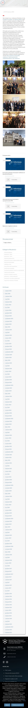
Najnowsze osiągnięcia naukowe (10, 226)
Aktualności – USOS (8, 256)
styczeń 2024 (8, 377)
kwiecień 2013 (8, 632)
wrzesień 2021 (8, 454)
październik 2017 (9, 574)
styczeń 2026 (8, 310)
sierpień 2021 (8, 457)
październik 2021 (9, 452)
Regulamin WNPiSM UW (11, 681)
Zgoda (7, 705)
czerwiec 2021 (8, 463)
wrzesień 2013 (8, 629)
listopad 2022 (8, 415)
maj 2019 (7, 532)
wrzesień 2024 (8, 354)
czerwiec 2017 (8, 579)
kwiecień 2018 (8, 560)
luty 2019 (7, 540)
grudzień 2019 (8, 513)
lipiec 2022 (7, 427)
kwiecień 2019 (8, 535)
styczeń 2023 (8, 410)
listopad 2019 (8, 515)
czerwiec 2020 (8, 496)
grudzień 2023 (8, 379)
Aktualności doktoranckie (9, 258)
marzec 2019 (8, 538)
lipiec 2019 (7, 527)
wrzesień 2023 (8, 388)
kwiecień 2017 (8, 585)
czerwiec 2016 (8, 596)
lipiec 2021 (7, 460)
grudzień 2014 (8, 613)
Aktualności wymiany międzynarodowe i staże (13, 260)
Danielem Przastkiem (7, 19)
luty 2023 (7, 407)
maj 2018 (7, 557)
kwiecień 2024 (8, 368)
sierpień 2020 (8, 490)
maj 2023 (7, 399)
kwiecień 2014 (8, 624)
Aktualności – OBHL (8, 254)
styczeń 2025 (8, 343)
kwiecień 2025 (8, 335)
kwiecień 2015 (8, 607)
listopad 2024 (8, 349)
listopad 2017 (8, 571)
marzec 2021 (8, 471)
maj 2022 (7, 432)
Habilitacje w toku (7, 264)
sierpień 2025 (8, 324)
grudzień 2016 (8, 593)
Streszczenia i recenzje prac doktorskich (12, 278)
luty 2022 (7, 440)
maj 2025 (7, 332)
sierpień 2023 (8, 390)
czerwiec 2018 (8, 554)
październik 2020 (9, 485)
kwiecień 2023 (8, 402)
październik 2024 (9, 352)
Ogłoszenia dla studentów (9, 272)
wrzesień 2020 (8, 488)
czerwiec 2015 (8, 604)
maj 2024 (7, 365)
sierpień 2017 (8, 577)
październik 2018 (9, 546)
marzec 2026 (8, 304)
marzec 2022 (8, 438)
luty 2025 (7, 340)
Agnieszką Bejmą (18, 19)
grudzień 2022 (8, 413)
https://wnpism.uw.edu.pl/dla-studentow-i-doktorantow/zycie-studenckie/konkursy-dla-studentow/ (11, 57)
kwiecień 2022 (8, 435)
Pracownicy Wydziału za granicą (10, 274)
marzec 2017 (8, 588)
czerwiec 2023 (8, 396)
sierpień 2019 (8, 524)
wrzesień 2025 (8, 321)
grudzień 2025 (8, 313)
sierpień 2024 (8, 357)
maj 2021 (7, 465)
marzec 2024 (8, 371)
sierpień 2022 (8, 424)
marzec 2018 (8, 563)
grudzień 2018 (8, 543)
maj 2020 (7, 499)
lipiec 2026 (7, 293)
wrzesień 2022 (8, 421)
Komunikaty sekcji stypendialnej (10, 266)
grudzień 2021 (8, 446)
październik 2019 (9, 518)
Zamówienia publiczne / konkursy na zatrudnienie (14, 270)
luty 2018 (7, 565)
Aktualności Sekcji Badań (9, 262)
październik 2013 (9, 627)
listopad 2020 (8, 482)
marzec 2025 (8, 338)
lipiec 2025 (7, 327)
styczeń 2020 (8, 510)
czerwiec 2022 (8, 429)
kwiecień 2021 (8, 468)
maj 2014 (7, 621)
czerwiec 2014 (8, 618)
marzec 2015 (8, 610)
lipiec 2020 (7, 493)
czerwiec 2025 (8, 329)
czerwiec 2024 (8, 363)
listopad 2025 (8, 315)
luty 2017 (7, 590)
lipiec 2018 (7, 552)
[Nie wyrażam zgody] (26, 695)
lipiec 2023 (7, 393)
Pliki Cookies (8, 670)
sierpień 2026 (8, 290)
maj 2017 (7, 582)
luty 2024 (7, 374)
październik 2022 (9, 418)
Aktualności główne (8, 252)
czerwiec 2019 (8, 529)
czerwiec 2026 (8, 296)
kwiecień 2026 (8, 302)
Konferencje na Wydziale (9, 268)
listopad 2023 (8, 382)
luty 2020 (7, 507)
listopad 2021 (8, 449)
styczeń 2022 (8, 443)
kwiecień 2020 (8, 502)
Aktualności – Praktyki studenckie (11, 276)
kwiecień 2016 (8, 599)
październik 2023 (9, 385)
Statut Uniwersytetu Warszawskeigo (13, 676)
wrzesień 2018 (8, 549)
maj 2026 (7, 299)
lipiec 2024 (7, 360)
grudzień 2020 (8, 479)
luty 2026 (7, 307)
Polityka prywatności (17, 705)
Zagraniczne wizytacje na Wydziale (11, 280)
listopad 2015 (8, 602)
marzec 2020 (8, 504)
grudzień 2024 (8, 346)
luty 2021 (7, 474)
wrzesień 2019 (8, 521)
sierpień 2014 (8, 615)
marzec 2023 (8, 404)
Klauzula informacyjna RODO (12, 673)
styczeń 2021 (8, 477)
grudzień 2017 (8, 568)
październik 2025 (9, 318)
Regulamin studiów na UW (11, 678)
